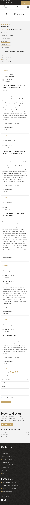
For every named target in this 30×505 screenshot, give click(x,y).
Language (25, 3)
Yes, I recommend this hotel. (11, 397)
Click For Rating (5, 372)
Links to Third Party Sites (8, 465)
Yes (3, 129)
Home (4, 451)
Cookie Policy (5, 470)
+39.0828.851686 (9, 488)
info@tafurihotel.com (8, 491)
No (7, 129)
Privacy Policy (5, 467)
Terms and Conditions (7, 459)
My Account (5, 453)
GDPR (4, 473)
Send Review (6, 402)
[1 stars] (3, 70)
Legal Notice (5, 462)
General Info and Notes (8, 456)
